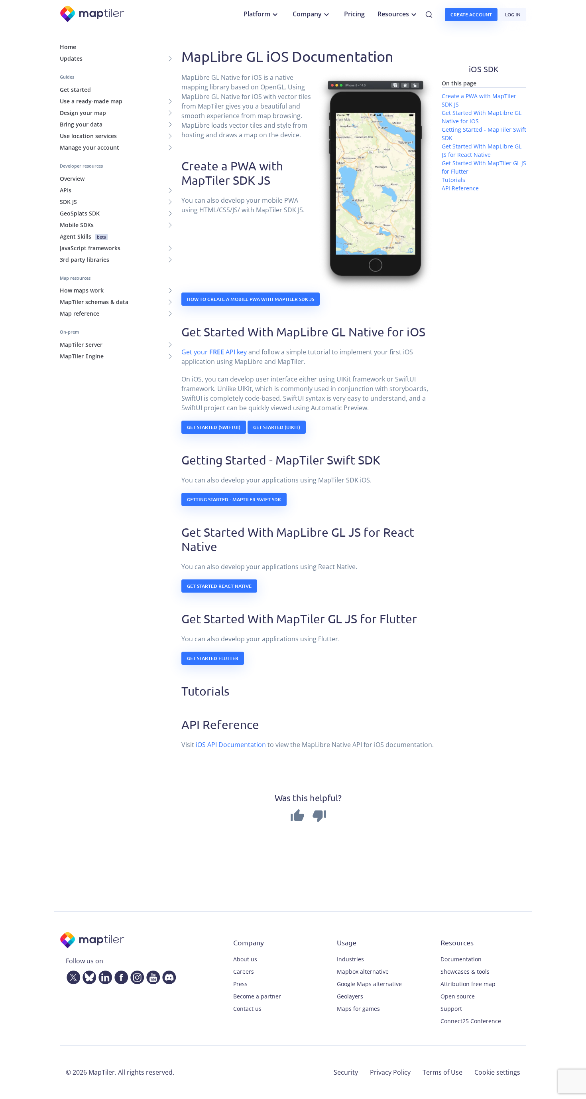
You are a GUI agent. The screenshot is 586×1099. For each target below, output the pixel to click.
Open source (457, 996)
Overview (72, 178)
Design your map (83, 113)
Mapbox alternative (363, 971)
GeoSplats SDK (80, 213)
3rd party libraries (84, 259)
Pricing (354, 14)
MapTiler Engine (82, 356)
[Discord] (167, 976)
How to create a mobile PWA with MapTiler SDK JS (250, 299)
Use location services (88, 136)
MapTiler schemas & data (94, 302)
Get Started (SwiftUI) (213, 427)
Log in (513, 14)
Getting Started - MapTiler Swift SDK (234, 499)
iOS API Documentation (231, 744)
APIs (65, 190)
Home (68, 47)
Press (240, 984)
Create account (471, 14)
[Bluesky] (88, 976)
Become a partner (257, 996)
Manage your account (89, 147)
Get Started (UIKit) (276, 427)
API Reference (460, 188)
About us (245, 959)
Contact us (247, 1008)
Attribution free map (468, 984)
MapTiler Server (81, 344)
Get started (75, 89)
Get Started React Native (219, 586)
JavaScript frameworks (90, 248)
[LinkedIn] (103, 976)
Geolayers (350, 996)
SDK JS (68, 202)
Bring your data (81, 124)
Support (451, 1008)
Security (346, 1072)
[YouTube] (151, 976)
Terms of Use (442, 1072)
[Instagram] (135, 976)
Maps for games (358, 1008)
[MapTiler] (93, 15)
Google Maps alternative (369, 984)
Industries (350, 959)
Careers (243, 971)
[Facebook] (119, 976)
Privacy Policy (390, 1072)
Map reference (79, 313)
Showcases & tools (465, 971)
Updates (71, 58)
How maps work (82, 290)
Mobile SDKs (77, 225)
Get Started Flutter (212, 658)
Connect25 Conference (470, 1021)
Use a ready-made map (91, 101)
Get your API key (214, 352)
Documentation (461, 959)
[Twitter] (72, 976)
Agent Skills (83, 236)
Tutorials (453, 180)
